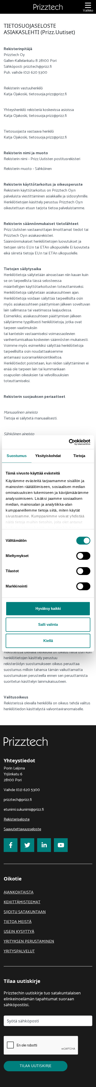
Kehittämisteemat (22, 902)
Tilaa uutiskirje (35, 1066)
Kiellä (48, 641)
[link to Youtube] (61, 845)
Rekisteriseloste (17, 819)
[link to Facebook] (10, 845)
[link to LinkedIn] (44, 845)
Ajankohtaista (18, 892)
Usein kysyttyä (19, 931)
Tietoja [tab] (79, 456)
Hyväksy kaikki (48, 608)
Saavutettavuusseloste (22, 829)
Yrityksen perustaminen (29, 941)
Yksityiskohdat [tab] (48, 456)
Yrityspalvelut (19, 951)
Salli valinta (48, 624)
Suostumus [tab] (17, 456)
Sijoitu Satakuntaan (25, 912)
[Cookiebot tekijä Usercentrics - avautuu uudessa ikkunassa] (69, 442)
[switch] (83, 556)
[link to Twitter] (27, 845)
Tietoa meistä (18, 922)
